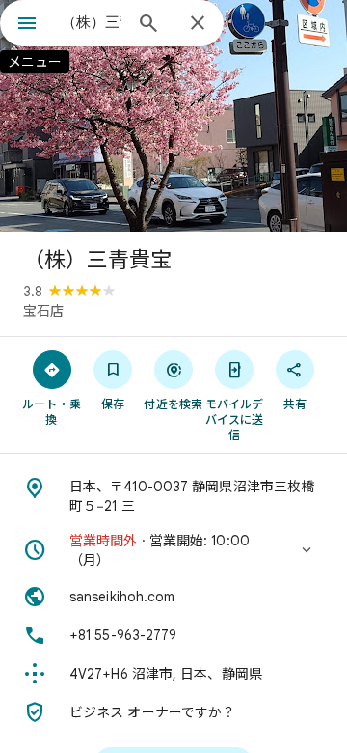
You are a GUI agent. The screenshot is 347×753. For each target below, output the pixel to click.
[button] (173, 550)
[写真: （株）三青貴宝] (173, 116)
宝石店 (43, 311)
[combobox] (91, 22)
